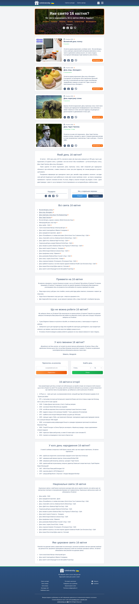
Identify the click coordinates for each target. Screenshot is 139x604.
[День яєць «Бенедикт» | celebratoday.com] (49, 78)
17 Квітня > (97, 31)
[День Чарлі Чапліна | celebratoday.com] (49, 135)
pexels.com (84, 599)
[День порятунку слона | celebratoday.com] (49, 106)
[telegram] (64, 28)
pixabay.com (75, 599)
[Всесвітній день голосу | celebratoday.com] (49, 50)
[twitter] (71, 28)
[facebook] (67, 28)
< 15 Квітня (41, 31)
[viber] (75, 28)
